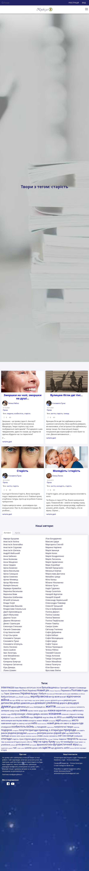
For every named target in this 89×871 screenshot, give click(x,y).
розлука (41, 732)
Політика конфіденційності (12, 774)
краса (4, 717)
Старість (22, 471)
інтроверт (83, 748)
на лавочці (20, 723)
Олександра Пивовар (55, 603)
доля (32, 703)
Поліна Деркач (52, 611)
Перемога (66, 690)
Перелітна (57, 691)
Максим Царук (52, 541)
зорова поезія (33, 711)
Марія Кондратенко (54, 556)
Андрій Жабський (11, 553)
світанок (12, 736)
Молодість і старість (66, 471)
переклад (76, 727)
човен (19, 748)
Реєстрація (74, 3)
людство (46, 717)
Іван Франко (20, 687)
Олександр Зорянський (56, 600)
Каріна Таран (9, 658)
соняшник (78, 736)
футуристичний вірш (66, 744)
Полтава (76, 690)
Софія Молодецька (54, 638)
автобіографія (66, 694)
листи (17, 717)
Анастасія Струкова (12, 547)
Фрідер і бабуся (38, 693)
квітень (69, 711)
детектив (60, 700)
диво (74, 700)
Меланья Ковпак (53, 570)
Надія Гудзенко (52, 588)
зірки (45, 711)
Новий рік (43, 690)
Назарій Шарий (52, 597)
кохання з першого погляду (72, 714)
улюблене (5, 744)
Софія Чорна (51, 644)
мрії (58, 720)
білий (21, 697)
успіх (18, 744)
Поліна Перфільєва (54, 620)
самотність (74, 733)
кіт (9, 717)
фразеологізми (45, 744)
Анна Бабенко (9, 556)
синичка (28, 736)
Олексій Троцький (54, 606)
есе (44, 707)
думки (6, 706)
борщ (17, 697)
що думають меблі (60, 747)
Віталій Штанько (11, 600)
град (33, 700)
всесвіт (63, 696)
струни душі (30, 739)
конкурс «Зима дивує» (28, 713)
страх (21, 739)
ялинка (72, 748)
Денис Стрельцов (11, 623)
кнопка (3, 714)
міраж (69, 720)
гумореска (47, 700)
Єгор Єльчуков (10, 635)
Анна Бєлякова (10, 559)
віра (11, 700)
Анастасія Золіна (11, 541)
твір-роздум (83, 739)
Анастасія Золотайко (13, 544)
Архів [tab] (17, 532)
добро (17, 702)
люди (31, 717)
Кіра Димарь (9, 667)
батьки (11, 696)
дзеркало (67, 700)
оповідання (6, 727)
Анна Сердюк (9, 565)
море (45, 720)
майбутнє (71, 717)
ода (81, 723)
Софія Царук (51, 641)
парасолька (50, 727)
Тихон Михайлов (53, 661)
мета (3, 720)
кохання (55, 713)
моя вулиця (52, 720)
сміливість (53, 736)
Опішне (51, 691)
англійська (81, 694)
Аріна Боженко (10, 568)
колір (14, 713)
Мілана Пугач (51, 585)
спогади (6, 738)
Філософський (50, 694)
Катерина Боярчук (12, 661)
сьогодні (50, 739)
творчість (72, 738)
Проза (5, 410)
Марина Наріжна (53, 547)
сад (67, 733)
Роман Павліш (52, 623)
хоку (80, 745)
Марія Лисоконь (53, 559)
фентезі (25, 744)
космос (44, 713)
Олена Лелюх (57, 476)
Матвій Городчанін (54, 568)
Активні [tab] (7, 532)
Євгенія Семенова (11, 629)
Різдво (85, 690)
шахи (22, 748)
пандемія (41, 726)
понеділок (15, 730)
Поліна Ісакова (52, 614)
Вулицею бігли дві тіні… (66, 395)
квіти (75, 710)
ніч (61, 723)
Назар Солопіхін (53, 591)
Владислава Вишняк (12, 606)
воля (57, 696)
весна (44, 696)
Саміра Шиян (51, 626)
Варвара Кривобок (12, 588)
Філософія (58, 694)
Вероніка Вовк (10, 594)
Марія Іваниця (52, 550)
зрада (41, 711)
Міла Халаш (51, 579)
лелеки (13, 717)
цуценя (10, 748)
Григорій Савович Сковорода (73, 687)
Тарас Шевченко (12, 693)
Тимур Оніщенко (53, 658)
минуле (9, 720)
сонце (70, 735)
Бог (58, 688)
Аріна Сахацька (10, 573)
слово (40, 735)
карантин (61, 710)
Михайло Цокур (52, 576)
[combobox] (14, 2)
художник (4, 748)
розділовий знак (32, 733)
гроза (37, 700)
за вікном (73, 707)
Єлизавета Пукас (58, 403)
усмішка (13, 745)
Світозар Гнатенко (54, 629)
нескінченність (42, 723)
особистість (18, 413)
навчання (6, 723)
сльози (46, 736)
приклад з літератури (50, 730)
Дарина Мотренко (11, 620)
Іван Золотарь (10, 652)
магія (64, 717)
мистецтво (17, 720)
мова (25, 720)
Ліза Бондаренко (53, 538)
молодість (60, 486)
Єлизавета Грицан (12, 638)
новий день (53, 723)
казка (51, 710)
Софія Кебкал (51, 635)
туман (81, 742)
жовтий (58, 707)
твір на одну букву (44, 741)
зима (23, 710)
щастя (46, 747)
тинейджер (68, 741)
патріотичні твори (63, 726)
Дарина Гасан (9, 617)
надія (14, 723)
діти (27, 707)
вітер (18, 700)
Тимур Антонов (52, 655)
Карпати (4, 690)
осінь (30, 726)
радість (82, 730)
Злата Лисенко (10, 647)
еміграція (38, 707)
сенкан (23, 736)
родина (12, 732)
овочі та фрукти (71, 723)
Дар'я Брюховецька (12, 611)
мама (80, 717)
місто (75, 720)
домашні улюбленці (47, 703)
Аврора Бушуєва (11, 538)
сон (64, 735)
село (18, 736)
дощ (70, 703)
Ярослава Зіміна (53, 670)
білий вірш (27, 697)
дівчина (21, 706)
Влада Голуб (9, 603)
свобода (5, 735)
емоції (32, 707)
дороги (63, 703)
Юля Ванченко (52, 667)
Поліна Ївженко (52, 617)
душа (14, 706)
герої (22, 700)
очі (36, 727)
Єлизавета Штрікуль (13, 644)
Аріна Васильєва (11, 570)
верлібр (35, 696)
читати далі (7, 441)
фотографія (33, 745)
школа (28, 747)
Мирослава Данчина (55, 573)
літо (59, 717)
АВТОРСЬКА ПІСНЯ (33, 688)
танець (66, 413)
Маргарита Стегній (54, 544)
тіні (84, 742)
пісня (77, 730)
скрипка (34, 736)
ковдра (9, 714)
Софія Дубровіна (53, 632)
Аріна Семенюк (10, 576)
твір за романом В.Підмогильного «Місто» (16, 742)
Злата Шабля (9, 650)
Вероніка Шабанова (12, 597)
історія (4, 750)
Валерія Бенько (10, 585)
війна (5, 700)
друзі (76, 702)
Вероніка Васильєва (12, 591)
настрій (28, 723)
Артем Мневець (10, 579)
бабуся (4, 696)
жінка (67, 707)
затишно (5, 710)
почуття (23, 730)
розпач (50, 733)
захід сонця (14, 710)
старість (27, 413)
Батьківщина (49, 687)
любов (24, 717)
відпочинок (74, 696)
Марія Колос (51, 553)
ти (61, 741)
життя (53, 413)
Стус (2, 694)
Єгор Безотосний (11, 632)
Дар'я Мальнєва (10, 614)
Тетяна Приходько (54, 647)
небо (34, 723)
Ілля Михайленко (11, 655)
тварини (62, 739)
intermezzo (8, 687)
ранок (4, 733)
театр (58, 742)
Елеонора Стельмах (12, 626)
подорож (6, 730)
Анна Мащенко (10, 562)
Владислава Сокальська (14, 609)
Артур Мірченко (10, 582)
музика (64, 720)
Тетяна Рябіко (13, 403)
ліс (55, 717)
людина (10, 413)
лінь (51, 717)
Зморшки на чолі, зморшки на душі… (22, 396)
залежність (80, 707)
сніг (60, 735)
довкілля (25, 703)
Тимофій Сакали (53, 652)
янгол (77, 748)
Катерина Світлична (12, 664)
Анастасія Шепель (12, 550)
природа (69, 730)
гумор (42, 700)
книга (80, 710)
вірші (14, 700)
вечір (51, 696)
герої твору (28, 700)
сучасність (41, 738)
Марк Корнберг (52, 565)
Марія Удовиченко (54, 562)
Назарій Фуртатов (53, 594)
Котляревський (15, 690)
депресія (54, 700)
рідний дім (59, 732)
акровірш (74, 694)
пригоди (33, 730)
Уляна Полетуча (53, 664)
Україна (25, 693)
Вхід (84, 3)
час (15, 747)
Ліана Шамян (9, 670)
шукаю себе (37, 748)
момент (39, 721)
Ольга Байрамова (53, 609)
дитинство (7, 702)
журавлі (63, 707)
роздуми (22, 732)
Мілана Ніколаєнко (54, 582)
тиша (76, 742)
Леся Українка (29, 690)
